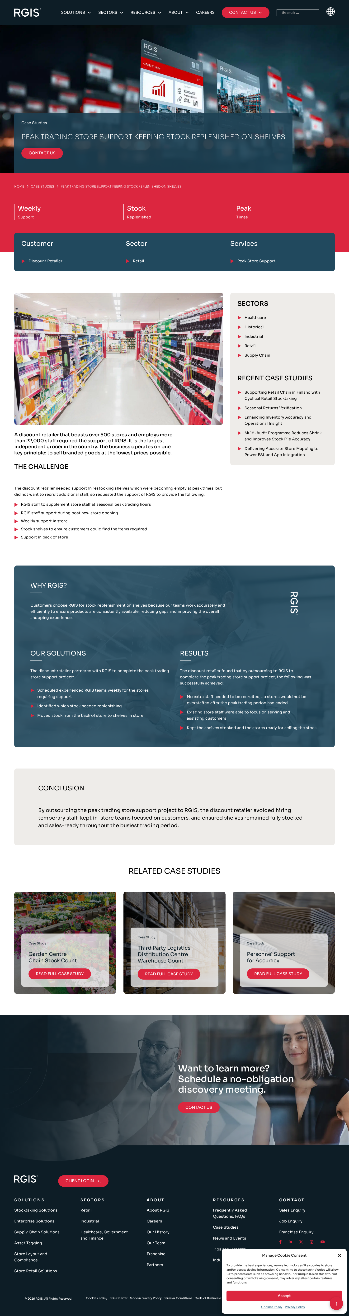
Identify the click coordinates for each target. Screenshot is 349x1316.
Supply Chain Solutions (37, 1232)
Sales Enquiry (292, 1210)
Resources (143, 12)
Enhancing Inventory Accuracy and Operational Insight (278, 420)
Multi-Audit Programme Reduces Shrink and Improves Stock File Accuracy (283, 436)
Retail (250, 345)
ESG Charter (118, 1298)
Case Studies (42, 186)
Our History (158, 1232)
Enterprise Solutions (34, 1221)
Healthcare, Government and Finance (104, 1235)
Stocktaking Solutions (35, 1210)
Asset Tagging (28, 1243)
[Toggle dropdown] (89, 12)
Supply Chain (257, 355)
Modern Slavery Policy (146, 1298)
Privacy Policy (295, 1307)
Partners (155, 1264)
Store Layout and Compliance (30, 1257)
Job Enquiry (290, 1221)
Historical (254, 327)
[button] (339, 1255)
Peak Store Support (256, 261)
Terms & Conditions (178, 1298)
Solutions (73, 12)
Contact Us (198, 1107)
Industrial (254, 336)
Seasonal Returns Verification (273, 408)
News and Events (229, 1238)
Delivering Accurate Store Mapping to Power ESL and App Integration (282, 451)
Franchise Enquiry (296, 1232)
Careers (205, 12)
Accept (284, 1295)
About (176, 12)
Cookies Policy (272, 1307)
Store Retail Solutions (35, 1271)
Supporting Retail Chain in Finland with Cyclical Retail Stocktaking (282, 395)
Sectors (107, 12)
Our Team (156, 1243)
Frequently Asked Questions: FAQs (230, 1213)
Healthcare (255, 317)
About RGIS (158, 1210)
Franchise (156, 1253)
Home (19, 186)
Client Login (80, 1180)
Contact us (42, 153)
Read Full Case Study (60, 973)
